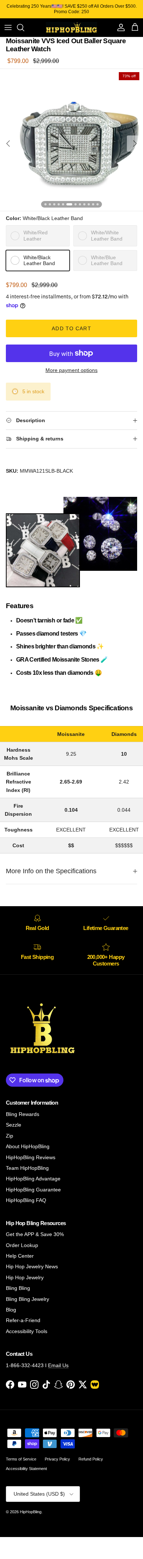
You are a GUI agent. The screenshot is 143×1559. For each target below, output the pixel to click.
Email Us (58, 1365)
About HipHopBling (28, 1146)
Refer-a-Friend (23, 1320)
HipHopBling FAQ (26, 1200)
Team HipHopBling (27, 1168)
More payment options (71, 370)
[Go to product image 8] (80, 204)
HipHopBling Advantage (33, 1179)
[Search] (24, 27)
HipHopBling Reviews (30, 1157)
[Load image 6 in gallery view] (71, 139)
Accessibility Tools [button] (26, 1331)
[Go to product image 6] (69, 204)
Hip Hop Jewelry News (32, 1266)
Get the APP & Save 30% (35, 1234)
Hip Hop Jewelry (25, 1277)
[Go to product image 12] (97, 204)
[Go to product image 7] (75, 204)
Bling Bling (18, 1288)
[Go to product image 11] (93, 204)
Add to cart (71, 328)
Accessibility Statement (26, 1468)
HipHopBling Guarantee (33, 1189)
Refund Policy (90, 1459)
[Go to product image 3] (54, 204)
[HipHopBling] (71, 27)
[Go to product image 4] (59, 204)
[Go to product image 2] (50, 204)
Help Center (20, 1256)
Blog (11, 1310)
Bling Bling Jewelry (27, 1299)
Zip (9, 1136)
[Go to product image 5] (63, 204)
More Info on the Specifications (51, 871)
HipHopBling (30, 1512)
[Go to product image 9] (84, 204)
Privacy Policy (57, 1459)
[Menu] (8, 27)
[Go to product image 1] (45, 204)
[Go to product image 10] (89, 204)
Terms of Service (21, 1459)
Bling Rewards (22, 1114)
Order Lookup (22, 1245)
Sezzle (13, 1125)
